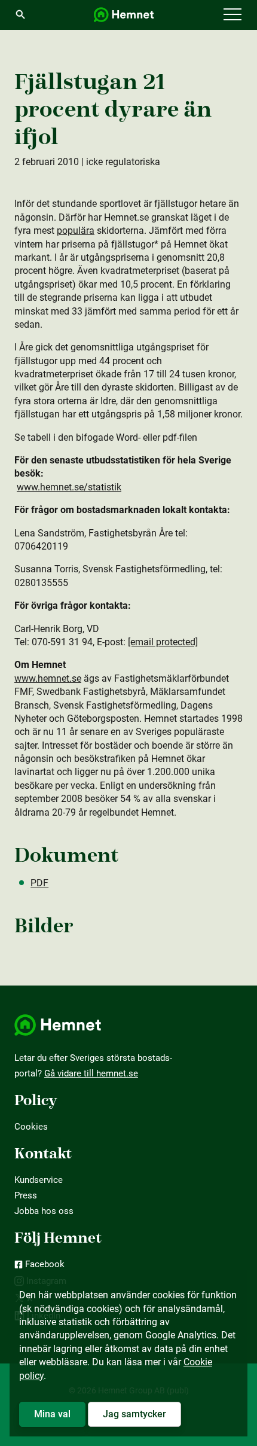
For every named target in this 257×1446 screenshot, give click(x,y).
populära (75, 230)
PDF (39, 883)
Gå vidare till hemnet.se (91, 1073)
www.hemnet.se (47, 678)
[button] (232, 15)
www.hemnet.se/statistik (69, 487)
